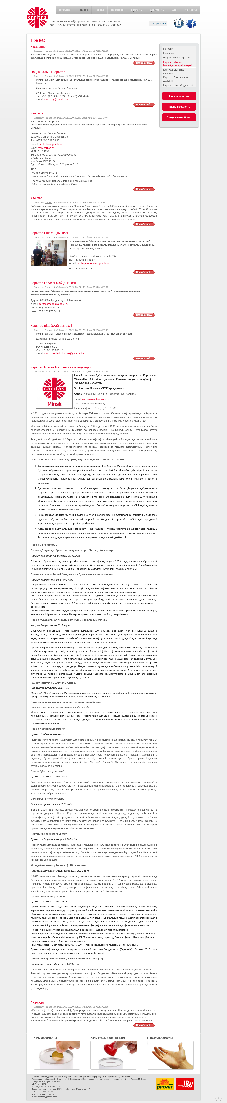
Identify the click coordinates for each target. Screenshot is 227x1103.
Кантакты (191, 10)
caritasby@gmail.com (56, 99)
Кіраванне (169, 53)
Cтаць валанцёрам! (179, 117)
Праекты (137, 10)
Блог (175, 10)
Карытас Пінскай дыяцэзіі (178, 85)
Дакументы (157, 10)
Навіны (99, 10)
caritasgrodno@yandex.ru (53, 303)
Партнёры (117, 10)
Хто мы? (37, 198)
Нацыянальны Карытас (176, 57)
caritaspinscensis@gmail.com (93, 263)
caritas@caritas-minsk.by (96, 399)
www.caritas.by (46, 147)
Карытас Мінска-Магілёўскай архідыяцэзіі (177, 64)
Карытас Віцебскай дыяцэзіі (174, 71)
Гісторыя (168, 48)
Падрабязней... (144, 63)
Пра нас (83, 10)
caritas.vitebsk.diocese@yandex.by (64, 353)
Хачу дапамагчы (179, 96)
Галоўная (65, 10)
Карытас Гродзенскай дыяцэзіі (175, 79)
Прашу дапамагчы (179, 106)
